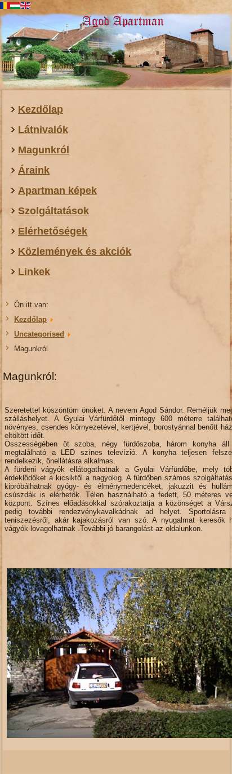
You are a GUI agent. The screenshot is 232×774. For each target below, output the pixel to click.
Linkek (34, 271)
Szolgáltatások (53, 210)
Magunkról (43, 150)
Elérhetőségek (52, 231)
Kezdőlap (40, 109)
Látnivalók (43, 129)
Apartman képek (57, 190)
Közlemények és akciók (74, 251)
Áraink (34, 170)
